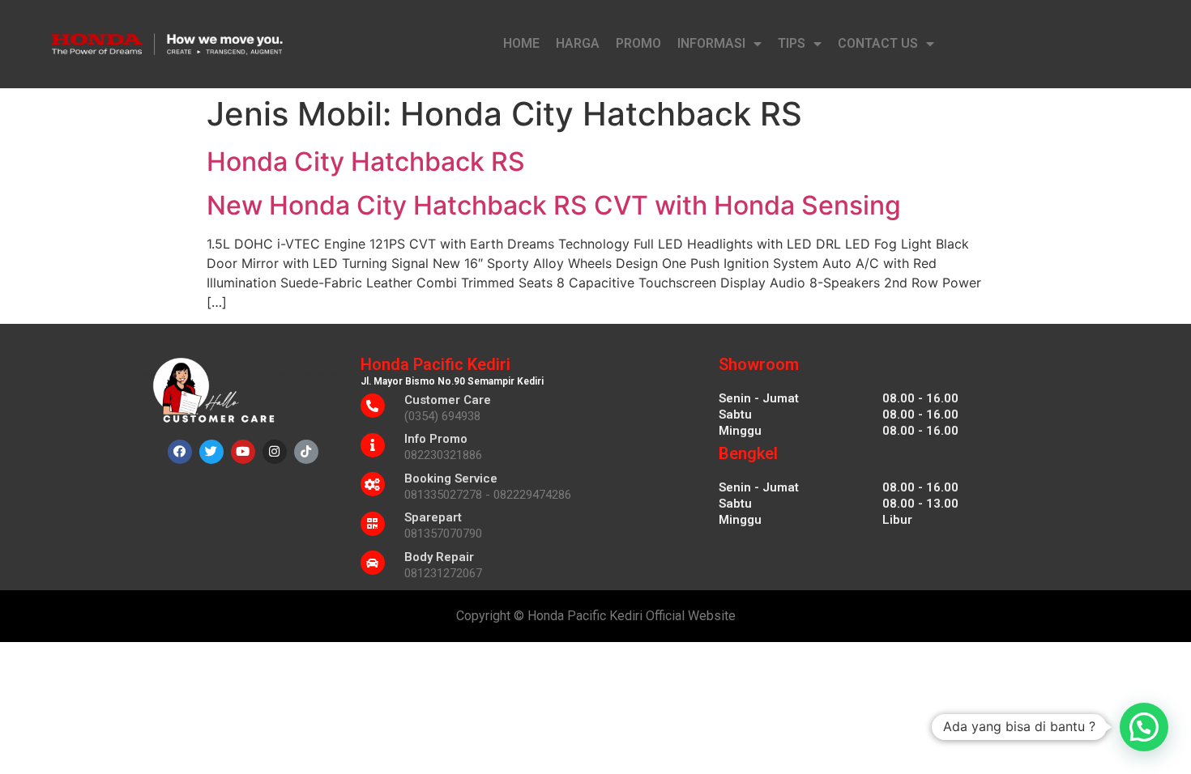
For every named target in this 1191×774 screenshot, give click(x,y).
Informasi (711, 43)
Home (521, 43)
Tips (791, 43)
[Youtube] (243, 452)
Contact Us (878, 43)
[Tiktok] (306, 452)
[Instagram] (275, 452)
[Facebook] (180, 452)
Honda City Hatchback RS (366, 161)
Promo (638, 43)
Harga (578, 43)
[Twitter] (211, 452)
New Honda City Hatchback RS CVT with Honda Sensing (554, 205)
